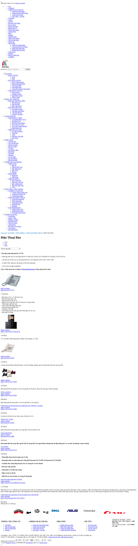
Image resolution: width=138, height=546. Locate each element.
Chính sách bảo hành (18, 11)
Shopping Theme (11, 542)
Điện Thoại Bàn (17, 201)
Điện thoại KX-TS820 (7, 422)
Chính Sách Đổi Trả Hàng (20, 47)
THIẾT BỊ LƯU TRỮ (15, 129)
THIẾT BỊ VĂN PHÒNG (14, 162)
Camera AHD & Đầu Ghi (19, 192)
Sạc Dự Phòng (12, 158)
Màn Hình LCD (17, 128)
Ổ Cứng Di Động (17, 131)
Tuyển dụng (11, 52)
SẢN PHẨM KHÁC (14, 207)
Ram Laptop (15, 92)
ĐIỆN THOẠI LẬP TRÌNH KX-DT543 (13, 483)
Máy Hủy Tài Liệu (17, 182)
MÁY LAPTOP (13, 75)
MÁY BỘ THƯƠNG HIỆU (16, 101)
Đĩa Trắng (15, 138)
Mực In (14, 172)
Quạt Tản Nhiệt (16, 85)
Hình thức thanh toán (18, 48)
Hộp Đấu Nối (16, 204)
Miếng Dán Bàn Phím (18, 84)
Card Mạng (11, 216)
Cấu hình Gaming (17, 109)
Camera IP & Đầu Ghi (18, 194)
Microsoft (15, 175)
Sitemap (10, 35)
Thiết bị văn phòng (14, 38)
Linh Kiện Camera (17, 196)
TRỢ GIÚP (11, 43)
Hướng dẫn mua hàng (18, 50)
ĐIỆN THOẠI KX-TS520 (9, 382)
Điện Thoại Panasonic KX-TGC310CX (13, 498)
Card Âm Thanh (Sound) (19, 126)
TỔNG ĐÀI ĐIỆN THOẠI (16, 197)
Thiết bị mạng (12, 37)
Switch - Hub (12, 218)
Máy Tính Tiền (16, 180)
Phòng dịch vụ (12, 28)
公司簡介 (11, 57)
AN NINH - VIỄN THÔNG (14, 189)
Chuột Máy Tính (13, 150)
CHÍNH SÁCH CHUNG (16, 10)
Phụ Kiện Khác (12, 160)
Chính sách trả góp (17, 15)
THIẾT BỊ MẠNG (11, 214)
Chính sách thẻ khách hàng (20, 13)
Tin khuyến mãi (92, 527)
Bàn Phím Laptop (17, 95)
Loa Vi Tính (12, 157)
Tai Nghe (11, 153)
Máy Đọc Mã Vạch (18, 185)
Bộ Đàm (14, 206)
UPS (13, 187)
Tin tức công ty (92, 528)
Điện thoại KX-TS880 (7, 436)
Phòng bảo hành (13, 26)
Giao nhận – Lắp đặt (18, 16)
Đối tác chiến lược (13, 55)
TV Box (10, 148)
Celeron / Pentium (17, 114)
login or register (20, 3)
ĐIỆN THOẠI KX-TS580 (9, 409)
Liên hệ (10, 21)
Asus (13, 77)
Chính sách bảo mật (54, 537)
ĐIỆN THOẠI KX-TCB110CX (10, 331)
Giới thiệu (11, 18)
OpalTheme (29, 542)
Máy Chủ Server (17, 106)
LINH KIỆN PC (11, 116)
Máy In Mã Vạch (17, 167)
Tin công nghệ (92, 525)
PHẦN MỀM (12, 174)
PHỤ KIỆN (9, 140)
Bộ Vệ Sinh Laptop (18, 82)
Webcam (10, 155)
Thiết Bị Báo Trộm (17, 211)
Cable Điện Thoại (17, 202)
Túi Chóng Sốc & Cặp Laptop (21, 89)
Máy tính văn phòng (14, 23)
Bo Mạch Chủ (16, 121)
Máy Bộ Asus (16, 102)
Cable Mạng (12, 224)
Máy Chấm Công (17, 184)
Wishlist (10, 53)
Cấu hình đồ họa (17, 112)
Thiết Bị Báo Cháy (17, 209)
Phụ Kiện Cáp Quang (14, 226)
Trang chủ (11, 42)
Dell (13, 79)
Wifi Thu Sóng (12, 223)
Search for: (4, 69)
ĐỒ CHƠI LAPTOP (14, 80)
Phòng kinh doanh (13, 30)
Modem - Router (13, 219)
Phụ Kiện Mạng (13, 230)
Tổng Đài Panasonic (18, 199)
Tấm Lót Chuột (12, 145)
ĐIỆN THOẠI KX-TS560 (9, 395)
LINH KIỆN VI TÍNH (15, 118)
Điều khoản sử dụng (67, 537)
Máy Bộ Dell (16, 104)
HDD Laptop (16, 97)
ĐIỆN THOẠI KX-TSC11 (9, 450)
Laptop (10, 20)
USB (13, 135)
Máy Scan (15, 170)
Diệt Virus (15, 177)
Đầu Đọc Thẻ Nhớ (17, 136)
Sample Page (12, 31)
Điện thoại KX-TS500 (7, 358)
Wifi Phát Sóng (12, 221)
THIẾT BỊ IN (12, 164)
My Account (12, 25)
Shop (9, 33)
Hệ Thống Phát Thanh (18, 213)
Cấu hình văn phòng (18, 111)
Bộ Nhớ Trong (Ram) (18, 123)
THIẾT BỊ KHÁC (13, 179)
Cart (9, 6)
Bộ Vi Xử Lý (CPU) (18, 124)
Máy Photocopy (16, 169)
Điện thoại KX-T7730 (7, 290)
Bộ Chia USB (12, 146)
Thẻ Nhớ (14, 133)
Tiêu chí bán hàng (13, 40)
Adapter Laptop (16, 94)
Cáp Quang (11, 228)
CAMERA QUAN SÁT (15, 191)
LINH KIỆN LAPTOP (15, 90)
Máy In (14, 165)
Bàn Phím (11, 152)
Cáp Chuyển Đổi (13, 143)
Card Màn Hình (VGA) (19, 119)
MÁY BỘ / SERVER (12, 99)
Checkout (11, 8)
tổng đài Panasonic (29, 269)
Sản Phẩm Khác (17, 87)
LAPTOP (9, 74)
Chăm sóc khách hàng (18, 45)
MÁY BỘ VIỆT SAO (15, 107)
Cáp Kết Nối (12, 141)
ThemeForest (43, 542)
